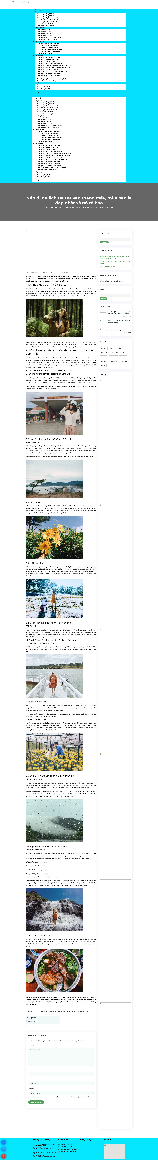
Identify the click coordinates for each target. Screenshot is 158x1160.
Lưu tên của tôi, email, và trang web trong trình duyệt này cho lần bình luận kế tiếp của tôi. (60, 1097)
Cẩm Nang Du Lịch (57, 207)
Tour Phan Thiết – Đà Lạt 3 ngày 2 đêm (49, 77)
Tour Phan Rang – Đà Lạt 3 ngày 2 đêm (49, 75)
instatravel (115, 352)
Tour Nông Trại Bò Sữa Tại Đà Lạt (50, 51)
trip (124, 352)
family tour (104, 352)
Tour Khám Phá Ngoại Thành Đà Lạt (48, 39)
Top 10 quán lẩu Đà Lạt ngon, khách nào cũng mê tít (115, 262)
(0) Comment (64, 272)
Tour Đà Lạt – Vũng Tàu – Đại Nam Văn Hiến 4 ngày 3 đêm (54, 65)
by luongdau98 (32, 272)
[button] (79, 96)
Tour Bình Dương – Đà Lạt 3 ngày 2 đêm (49, 81)
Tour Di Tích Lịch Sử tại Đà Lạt (49, 45)
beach (103, 365)
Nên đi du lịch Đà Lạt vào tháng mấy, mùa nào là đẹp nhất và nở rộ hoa (64, 1011)
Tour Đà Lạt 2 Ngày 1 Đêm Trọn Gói (48, 14)
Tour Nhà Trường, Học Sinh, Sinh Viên (48, 43)
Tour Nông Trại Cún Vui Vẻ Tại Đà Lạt (51, 49)
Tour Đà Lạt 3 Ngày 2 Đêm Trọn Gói (48, 16)
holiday (120, 348)
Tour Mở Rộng (39, 55)
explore (103, 357)
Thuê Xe (39, 85)
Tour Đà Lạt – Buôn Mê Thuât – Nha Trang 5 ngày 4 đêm (54, 67)
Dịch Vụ (37, 83)
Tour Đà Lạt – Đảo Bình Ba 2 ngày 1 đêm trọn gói (52, 71)
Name (30, 1069)
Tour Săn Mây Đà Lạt (43, 29)
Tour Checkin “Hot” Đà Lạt (45, 33)
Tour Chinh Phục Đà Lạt (44, 35)
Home (47, 207)
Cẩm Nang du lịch (32, 1021)
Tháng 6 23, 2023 (48, 272)
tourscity (124, 361)
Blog (36, 91)
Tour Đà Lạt (38, 12)
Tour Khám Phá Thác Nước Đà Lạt (47, 20)
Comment (31, 1045)
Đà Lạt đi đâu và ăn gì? (107, 266)
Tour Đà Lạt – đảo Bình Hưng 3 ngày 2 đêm (50, 69)
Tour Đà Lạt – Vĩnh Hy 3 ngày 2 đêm (48, 61)
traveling (103, 361)
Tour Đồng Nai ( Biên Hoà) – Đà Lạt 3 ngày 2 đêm (52, 79)
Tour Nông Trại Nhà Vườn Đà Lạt (47, 22)
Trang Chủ (38, 10)
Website (31, 1088)
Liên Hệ (37, 93)
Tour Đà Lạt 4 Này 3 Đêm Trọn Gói (47, 18)
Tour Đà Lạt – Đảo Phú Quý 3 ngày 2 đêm (49, 63)
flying (103, 348)
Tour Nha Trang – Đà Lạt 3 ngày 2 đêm (49, 73)
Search (103, 289)
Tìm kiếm (104, 233)
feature (111, 348)
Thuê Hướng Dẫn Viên (43, 89)
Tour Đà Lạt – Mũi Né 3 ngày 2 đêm (48, 59)
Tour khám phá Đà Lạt (44, 31)
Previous (29, 1011)
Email (30, 1079)
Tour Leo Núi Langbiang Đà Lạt (46, 26)
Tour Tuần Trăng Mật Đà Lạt (45, 24)
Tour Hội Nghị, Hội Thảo (44, 53)
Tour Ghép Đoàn (40, 28)
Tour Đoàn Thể (39, 41)
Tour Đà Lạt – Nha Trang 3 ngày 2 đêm (49, 57)
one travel (113, 357)
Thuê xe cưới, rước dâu (44, 87)
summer (123, 357)
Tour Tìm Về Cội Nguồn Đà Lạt (49, 47)
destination (114, 361)
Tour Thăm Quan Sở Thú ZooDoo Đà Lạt (49, 37)
